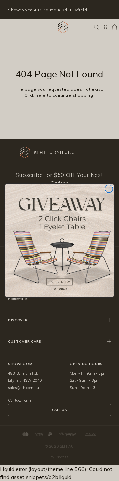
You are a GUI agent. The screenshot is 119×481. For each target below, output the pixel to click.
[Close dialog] (109, 189)
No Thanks (59, 289)
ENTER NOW (59, 282)
